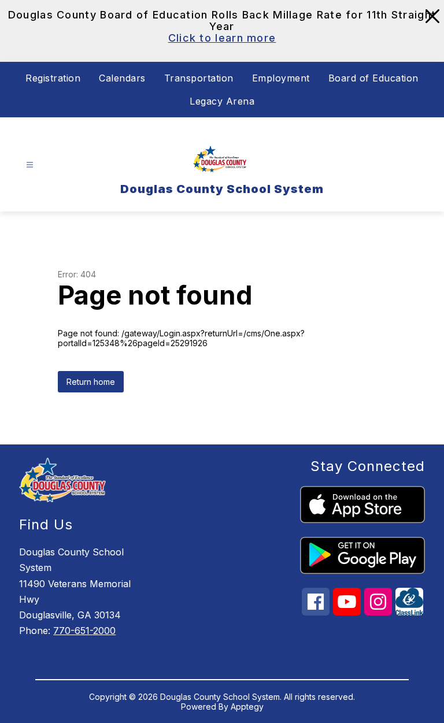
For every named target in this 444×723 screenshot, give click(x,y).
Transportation (199, 78)
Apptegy (247, 706)
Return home (90, 382)
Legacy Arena (222, 101)
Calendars (122, 78)
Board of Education (373, 78)
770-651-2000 (84, 630)
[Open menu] (29, 165)
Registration (52, 78)
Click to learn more (222, 38)
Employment (281, 78)
